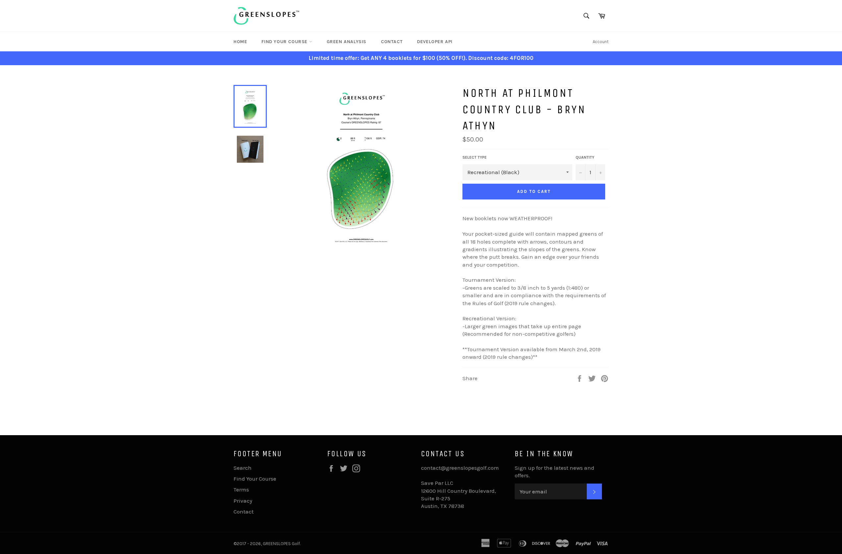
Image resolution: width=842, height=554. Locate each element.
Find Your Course (285, 41)
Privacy (243, 500)
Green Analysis (346, 41)
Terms (241, 489)
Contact (392, 41)
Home (240, 41)
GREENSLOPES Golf (281, 543)
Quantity (585, 157)
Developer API (435, 41)
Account (600, 41)
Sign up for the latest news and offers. (554, 471)
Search (243, 467)
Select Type (474, 157)
